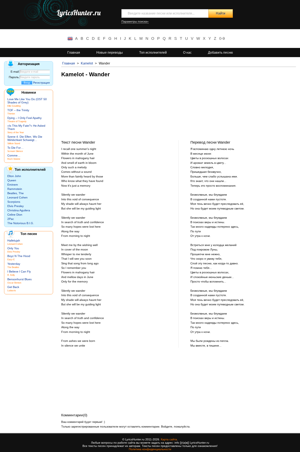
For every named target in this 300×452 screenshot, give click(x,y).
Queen (11, 180)
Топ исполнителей (153, 52)
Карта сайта (169, 439)
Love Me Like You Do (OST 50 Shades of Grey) (27, 100)
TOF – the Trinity (18, 110)
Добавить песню (220, 52)
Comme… (13, 155)
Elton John (14, 176)
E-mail (15, 71)
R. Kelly (11, 275)
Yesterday (13, 263)
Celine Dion (14, 214)
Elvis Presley (15, 206)
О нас (187, 52)
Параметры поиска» (135, 21)
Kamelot (87, 63)
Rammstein (14, 189)
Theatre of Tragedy (17, 121)
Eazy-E (11, 259)
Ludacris (11, 290)
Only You (13, 248)
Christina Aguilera (18, 210)
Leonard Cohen (17, 197)
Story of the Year (15, 132)
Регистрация (41, 82)
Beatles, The (15, 193)
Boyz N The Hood (18, 256)
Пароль (14, 77)
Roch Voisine (13, 159)
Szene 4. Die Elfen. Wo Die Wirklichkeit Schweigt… (24, 138)
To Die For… (15, 147)
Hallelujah (13, 240)
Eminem (12, 184)
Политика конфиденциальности (150, 449)
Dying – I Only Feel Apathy (24, 118)
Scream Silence (15, 151)
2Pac (10, 218)
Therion (11, 113)
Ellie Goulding (14, 106)
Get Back (13, 287)
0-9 (222, 38)
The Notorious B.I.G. (20, 223)
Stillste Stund (13, 143)
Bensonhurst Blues (19, 279)
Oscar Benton (14, 282)
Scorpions (13, 201)
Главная (73, 52)
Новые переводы (109, 52)
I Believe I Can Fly (19, 271)
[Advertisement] (178, 111)
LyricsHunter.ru (79, 12)
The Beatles (13, 267)
